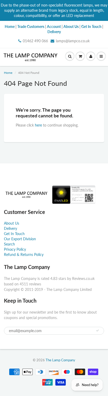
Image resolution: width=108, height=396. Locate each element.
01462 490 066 (35, 41)
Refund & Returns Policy (24, 254)
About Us (11, 223)
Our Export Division (20, 239)
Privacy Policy (15, 249)
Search (9, 244)
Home (8, 73)
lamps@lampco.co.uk (73, 41)
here (38, 125)
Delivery (10, 228)
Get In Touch (14, 233)
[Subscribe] (97, 330)
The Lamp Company (60, 360)
